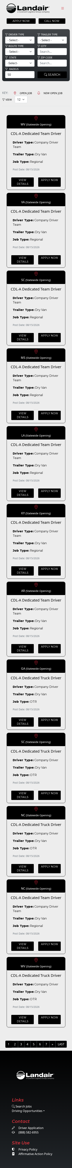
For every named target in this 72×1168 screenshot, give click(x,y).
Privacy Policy (27, 1149)
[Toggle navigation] (62, 8)
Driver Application (31, 1128)
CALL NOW (51, 21)
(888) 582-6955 (28, 1132)
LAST (61, 1044)
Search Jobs (23, 1106)
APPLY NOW (21, 21)
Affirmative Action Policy (35, 1154)
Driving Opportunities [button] (27, 1111)
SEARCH (53, 74)
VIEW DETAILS (22, 182)
